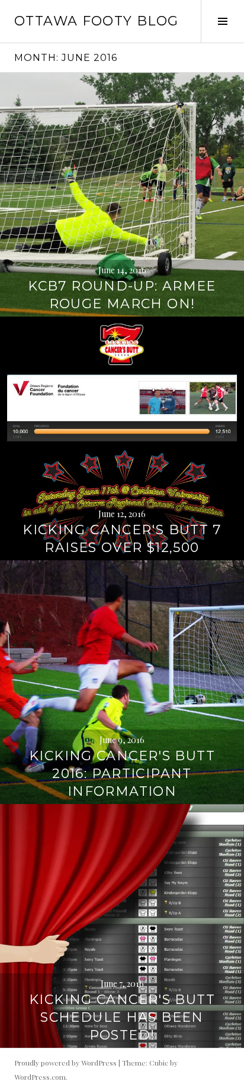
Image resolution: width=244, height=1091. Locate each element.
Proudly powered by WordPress (65, 1062)
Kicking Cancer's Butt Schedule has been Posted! (122, 1017)
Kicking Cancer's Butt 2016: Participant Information (122, 773)
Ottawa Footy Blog (96, 21)
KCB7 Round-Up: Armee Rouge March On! (122, 295)
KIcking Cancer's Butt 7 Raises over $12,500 (122, 539)
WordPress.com (40, 1077)
